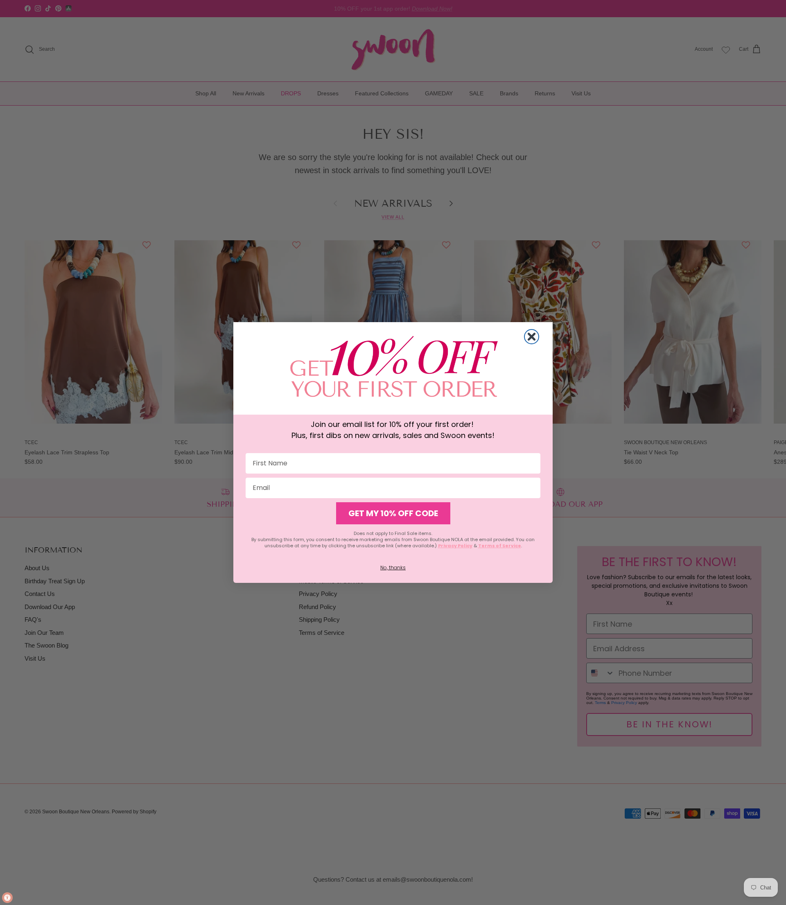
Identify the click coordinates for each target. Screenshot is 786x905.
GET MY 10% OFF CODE (393, 513)
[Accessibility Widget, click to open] (7, 897)
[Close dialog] (531, 337)
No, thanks (393, 567)
